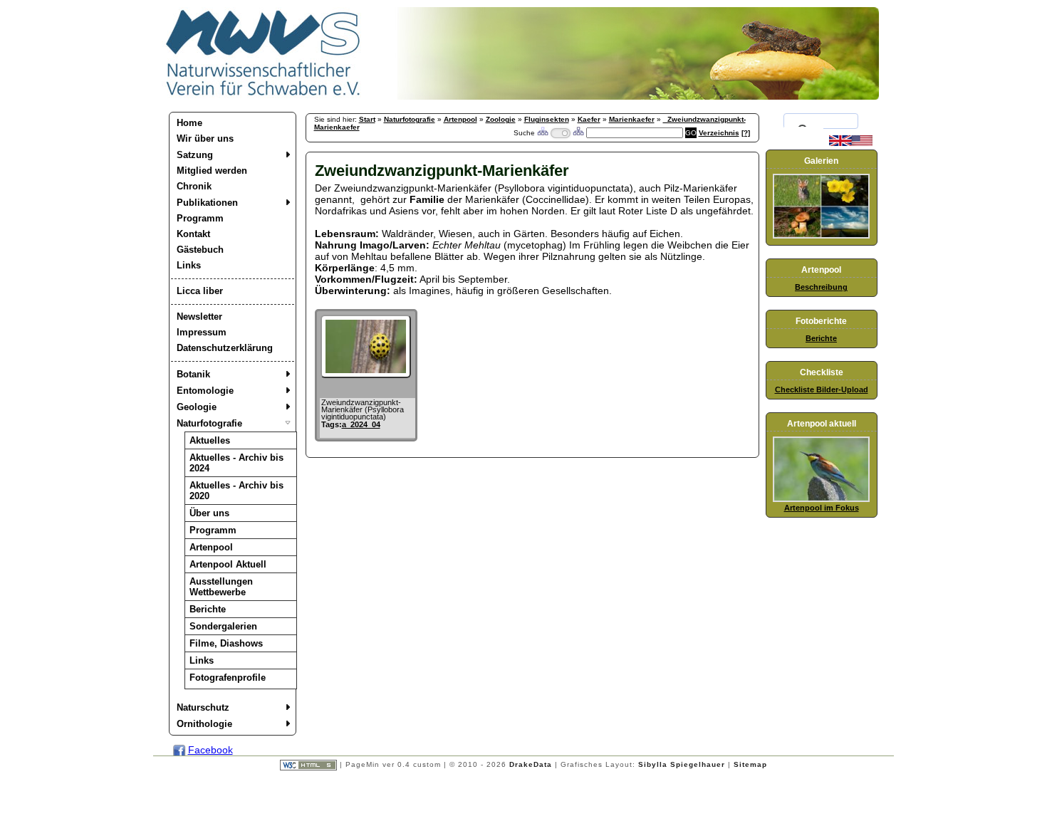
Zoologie (501, 119)
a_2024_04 (361, 424)
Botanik (193, 374)
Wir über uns (205, 138)
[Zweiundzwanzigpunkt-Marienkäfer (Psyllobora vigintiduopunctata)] (366, 374)
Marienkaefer (632, 119)
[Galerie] (821, 235)
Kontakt (193, 234)
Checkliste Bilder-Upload (821, 389)
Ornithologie (204, 723)
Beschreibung (821, 287)
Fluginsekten (546, 119)
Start (367, 119)
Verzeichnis (719, 133)
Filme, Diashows (226, 643)
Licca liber (200, 291)
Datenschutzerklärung (225, 348)
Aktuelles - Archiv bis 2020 (236, 490)
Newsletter (199, 316)
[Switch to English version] (850, 143)
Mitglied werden (212, 170)
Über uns (209, 513)
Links (189, 265)
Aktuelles (209, 440)
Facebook (210, 750)
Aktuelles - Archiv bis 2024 (236, 463)
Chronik (194, 186)
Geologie (197, 407)
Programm (200, 218)
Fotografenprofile (227, 677)
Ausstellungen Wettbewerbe (221, 586)
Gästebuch (200, 249)
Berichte (207, 609)
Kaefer (589, 119)
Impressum (201, 332)
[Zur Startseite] (263, 96)
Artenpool (211, 547)
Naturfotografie (209, 423)
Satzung (195, 155)
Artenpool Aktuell (227, 564)
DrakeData (530, 764)
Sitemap (750, 764)
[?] (745, 133)
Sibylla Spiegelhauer (681, 764)
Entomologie (205, 390)
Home (189, 122)
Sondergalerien (223, 626)
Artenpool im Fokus (821, 507)
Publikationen (207, 202)
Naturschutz (203, 707)
